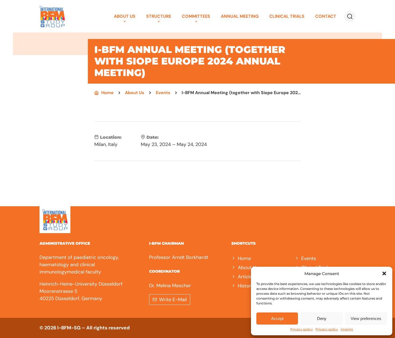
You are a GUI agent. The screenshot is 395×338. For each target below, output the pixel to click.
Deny (321, 318)
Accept (277, 318)
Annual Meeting (239, 16)
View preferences (366, 318)
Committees (196, 16)
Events (163, 92)
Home (107, 92)
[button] (384, 273)
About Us (124, 16)
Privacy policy (301, 329)
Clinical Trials (286, 16)
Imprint (347, 329)
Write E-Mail (173, 299)
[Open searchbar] (350, 16)
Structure (158, 16)
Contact (325, 16)
